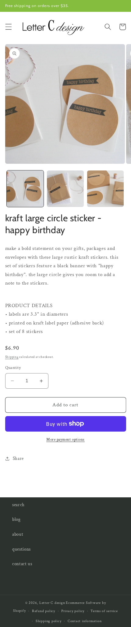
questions (21, 549)
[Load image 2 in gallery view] (65, 188)
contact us (22, 564)
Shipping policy (49, 621)
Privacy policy (72, 611)
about (17, 534)
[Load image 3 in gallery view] (105, 188)
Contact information (85, 621)
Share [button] (18, 458)
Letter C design (52, 603)
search (18, 505)
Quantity (13, 367)
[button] (8, 26)
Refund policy (43, 611)
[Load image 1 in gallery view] (25, 188)
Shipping (12, 357)
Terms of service (104, 611)
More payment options (65, 439)
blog (16, 519)
